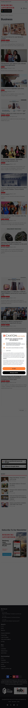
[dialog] (14, 354)
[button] (14, 351)
